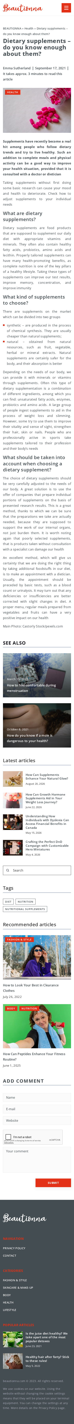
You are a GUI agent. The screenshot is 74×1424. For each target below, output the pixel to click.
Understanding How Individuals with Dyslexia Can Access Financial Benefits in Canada (47, 822)
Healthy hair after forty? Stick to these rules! (47, 1359)
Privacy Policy (48, 1408)
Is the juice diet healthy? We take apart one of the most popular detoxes (47, 1337)
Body (7, 1295)
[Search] (7, 870)
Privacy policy (14, 1248)
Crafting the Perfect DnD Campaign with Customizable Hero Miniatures (47, 845)
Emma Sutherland (17, 68)
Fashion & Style (15, 1280)
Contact (9, 1255)
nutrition (25, 901)
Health (12, 92)
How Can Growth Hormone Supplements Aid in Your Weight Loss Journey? (46, 798)
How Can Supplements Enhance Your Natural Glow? (47, 777)
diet (8, 901)
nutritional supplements (25, 909)
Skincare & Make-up (18, 1287)
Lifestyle (9, 1310)
